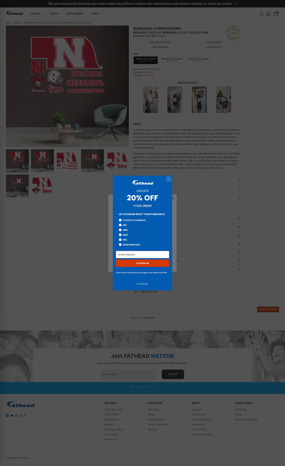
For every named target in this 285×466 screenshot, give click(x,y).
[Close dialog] (169, 179)
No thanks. (142, 283)
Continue (142, 263)
